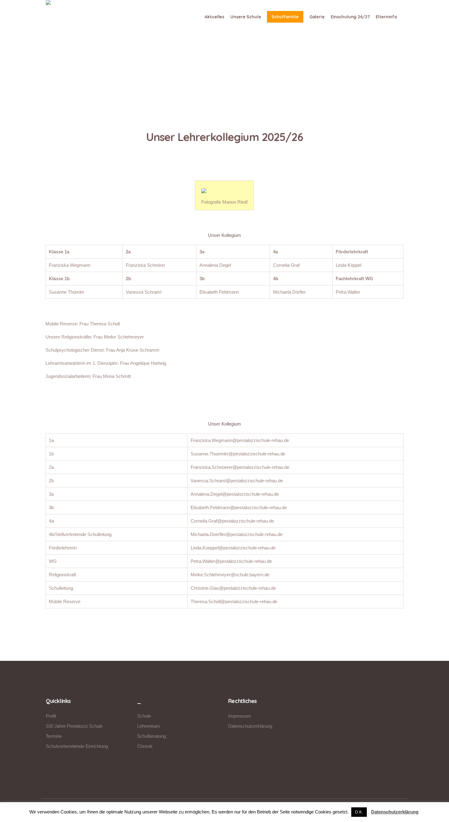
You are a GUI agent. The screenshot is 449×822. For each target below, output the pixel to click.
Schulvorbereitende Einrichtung (77, 746)
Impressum (239, 716)
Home (210, 92)
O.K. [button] (359, 812)
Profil (51, 716)
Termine (54, 736)
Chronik (145, 746)
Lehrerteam (148, 726)
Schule (144, 716)
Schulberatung (151, 736)
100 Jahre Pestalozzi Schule (74, 726)
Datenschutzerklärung (250, 726)
